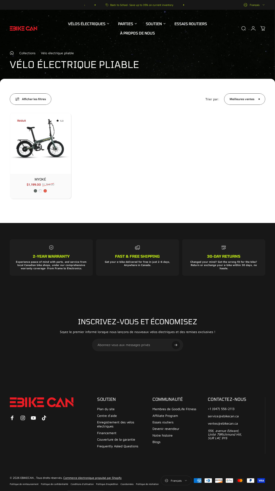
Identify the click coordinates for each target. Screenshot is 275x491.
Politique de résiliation (147, 483)
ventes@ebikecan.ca (223, 423)
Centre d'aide (107, 415)
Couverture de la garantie (116, 439)
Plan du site (106, 409)
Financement (106, 433)
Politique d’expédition (107, 483)
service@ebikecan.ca (223, 416)
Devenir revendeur (165, 428)
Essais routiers (162, 422)
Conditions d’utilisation (82, 483)
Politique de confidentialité (54, 483)
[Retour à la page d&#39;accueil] (12, 53)
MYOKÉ (40, 179)
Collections (27, 53)
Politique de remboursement (24, 483)
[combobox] (254, 5)
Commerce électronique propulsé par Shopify (92, 477)
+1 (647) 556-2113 (221, 409)
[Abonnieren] (176, 345)
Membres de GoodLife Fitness (174, 409)
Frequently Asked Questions (117, 446)
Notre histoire (162, 435)
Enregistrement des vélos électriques (115, 424)
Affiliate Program (165, 415)
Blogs (156, 442)
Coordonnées (127, 483)
